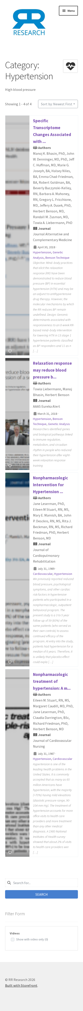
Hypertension (42, 252)
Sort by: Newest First (56, 104)
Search (41, 894)
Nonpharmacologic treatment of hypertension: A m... (52, 681)
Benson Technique (57, 258)
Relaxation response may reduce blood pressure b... (52, 370)
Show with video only (32, 939)
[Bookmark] (10, 351)
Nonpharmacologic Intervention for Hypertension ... (50, 484)
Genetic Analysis (59, 424)
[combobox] (41, 883)
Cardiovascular (42, 574)
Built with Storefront (21, 985)
